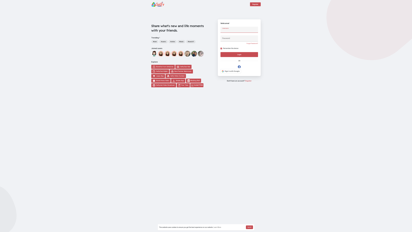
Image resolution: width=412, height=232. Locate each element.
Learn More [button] (217, 227)
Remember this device (230, 48)
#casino (163, 41)
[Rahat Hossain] (201, 54)
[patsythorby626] (181, 54)
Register (255, 4)
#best (155, 41)
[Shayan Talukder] (194, 54)
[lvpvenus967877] (161, 54)
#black (181, 41)
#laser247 (191, 41)
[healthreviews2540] (174, 54)
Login (239, 54)
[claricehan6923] (167, 54)
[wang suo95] (154, 54)
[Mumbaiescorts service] (187, 54)
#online (172, 41)
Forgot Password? (252, 43)
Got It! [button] (249, 227)
